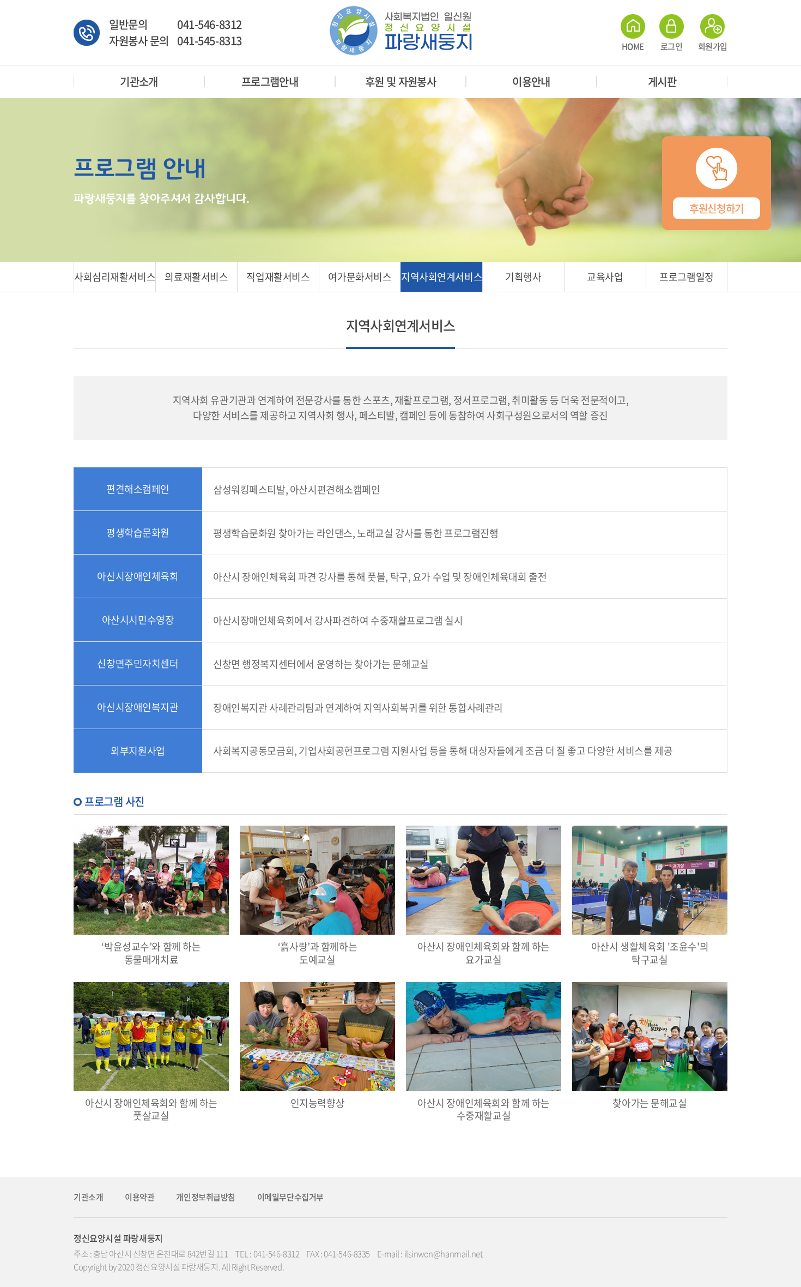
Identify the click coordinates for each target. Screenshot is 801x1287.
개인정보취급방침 (205, 1197)
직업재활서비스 (278, 276)
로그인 (671, 45)
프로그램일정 (686, 276)
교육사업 (605, 276)
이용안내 (531, 81)
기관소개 (139, 81)
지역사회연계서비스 (441, 276)
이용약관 (139, 1197)
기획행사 (523, 276)
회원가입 (712, 45)
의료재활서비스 (196, 276)
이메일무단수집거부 (290, 1197)
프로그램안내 (269, 81)
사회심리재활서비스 (114, 276)
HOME (633, 45)
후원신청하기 (716, 208)
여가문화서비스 (359, 276)
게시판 (662, 81)
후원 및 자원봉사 (400, 81)
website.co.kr (350, 1267)
